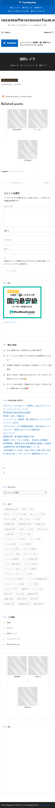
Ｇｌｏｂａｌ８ (38, 11)
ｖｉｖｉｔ (16, 7)
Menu (7, 32)
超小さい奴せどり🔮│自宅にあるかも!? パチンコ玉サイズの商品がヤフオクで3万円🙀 (29, 377)
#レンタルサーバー (30, 519)
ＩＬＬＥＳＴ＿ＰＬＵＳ (19, 11)
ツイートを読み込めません (14, 183)
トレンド (12, 171)
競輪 (8, 599)
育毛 (34, 599)
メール (7, 240)
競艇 (33, 594)
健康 (25, 589)
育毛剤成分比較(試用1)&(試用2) (17, 412)
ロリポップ (10, 589)
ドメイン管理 (12, 564)
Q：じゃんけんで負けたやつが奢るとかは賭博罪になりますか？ (29, 358)
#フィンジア (38, 514)
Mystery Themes (45, 805)
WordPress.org (13, 644)
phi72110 (17, 84)
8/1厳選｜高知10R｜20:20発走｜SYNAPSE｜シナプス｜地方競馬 (29, 367)
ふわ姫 (9, 534)
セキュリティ (12, 554)
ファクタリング (13, 579)
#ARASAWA (11, 509)
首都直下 (47, 183)
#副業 (9, 524)
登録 (8, 622)
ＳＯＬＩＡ (28, 7)
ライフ (33, 584)
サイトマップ (9, 433)
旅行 (8, 594)
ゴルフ (25, 544)
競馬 (22, 599)
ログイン (10, 628)
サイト (6, 249)
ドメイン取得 (30, 559)
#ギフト (27, 509)
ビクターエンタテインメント (18, 574)
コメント (8, 206)
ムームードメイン (9, 322)
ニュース (20, 171)
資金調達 (24, 604)
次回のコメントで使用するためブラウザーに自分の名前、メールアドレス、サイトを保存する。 (27, 262)
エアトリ (34, 539)
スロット (29, 549)
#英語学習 (24, 524)
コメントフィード (13, 639)
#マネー (10, 519)
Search (47, 32)
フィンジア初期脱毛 (37, 579)
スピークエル (11, 549)
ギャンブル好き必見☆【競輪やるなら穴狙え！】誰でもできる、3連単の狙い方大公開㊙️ (29, 386)
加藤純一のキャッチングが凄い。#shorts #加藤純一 (26, 440)
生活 (20, 594)
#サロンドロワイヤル (15, 514)
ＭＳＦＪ (39, 7)
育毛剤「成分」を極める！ (14, 416)
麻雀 (38, 604)
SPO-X (42, 529)
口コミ (37, 589)
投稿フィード (12, 633)
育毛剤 (9, 604)
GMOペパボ (26, 529)
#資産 (40, 524)
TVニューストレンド (9, 80)
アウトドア (24, 534)
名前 (6, 231)
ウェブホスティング (14, 539)
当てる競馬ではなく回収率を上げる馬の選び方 (24, 350)
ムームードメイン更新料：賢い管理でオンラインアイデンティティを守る (35, 43)
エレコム (10, 544)
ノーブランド (11, 569)
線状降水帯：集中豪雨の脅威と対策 (18, 436)
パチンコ (29, 569)
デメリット (30, 554)
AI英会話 (9, 529)
